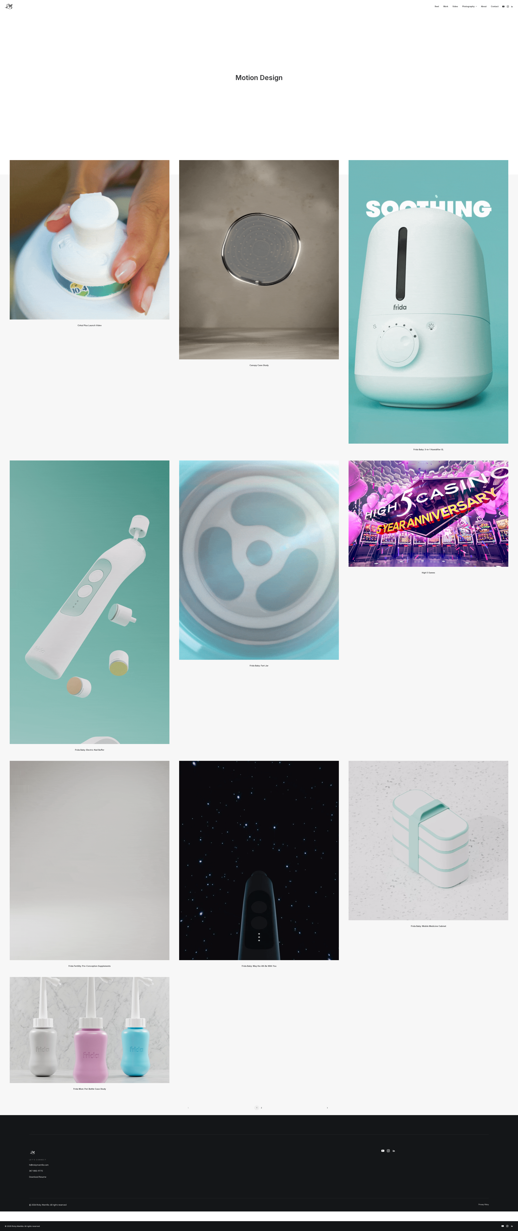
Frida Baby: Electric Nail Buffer (89, 750)
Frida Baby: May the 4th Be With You (259, 966)
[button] (503, 6)
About (484, 6)
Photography (468, 6)
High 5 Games (428, 573)
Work (445, 6)
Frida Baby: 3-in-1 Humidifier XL (428, 449)
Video (455, 6)
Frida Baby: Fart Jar (259, 665)
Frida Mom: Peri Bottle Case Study (89, 1089)
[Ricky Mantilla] (9, 6)
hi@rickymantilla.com (39, 1165)
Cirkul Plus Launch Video (90, 325)
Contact (495, 6)
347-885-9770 (36, 1171)
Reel (437, 6)
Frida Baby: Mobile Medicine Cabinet (428, 926)
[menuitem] (437, 6)
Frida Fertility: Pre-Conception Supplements (90, 966)
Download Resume (37, 1177)
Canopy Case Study (259, 365)
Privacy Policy (483, 1205)
